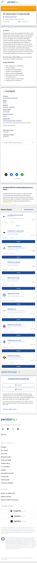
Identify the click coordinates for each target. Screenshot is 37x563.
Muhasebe (5, 107)
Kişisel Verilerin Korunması (9, 500)
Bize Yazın (3, 434)
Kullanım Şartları (6, 496)
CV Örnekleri (5, 467)
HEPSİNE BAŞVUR (29, 209)
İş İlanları (3, 447)
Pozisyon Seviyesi (8, 114)
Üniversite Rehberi (7, 483)
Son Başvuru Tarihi (8, 135)
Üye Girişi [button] (4, 454)
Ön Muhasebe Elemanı (14, 262)
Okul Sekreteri (12, 309)
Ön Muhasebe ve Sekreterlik (10, 98)
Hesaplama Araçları (7, 473)
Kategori (5, 105)
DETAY (17, 225)
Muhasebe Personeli (13, 278)
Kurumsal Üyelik (6, 460)
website (19, 389)
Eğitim (5, 102)
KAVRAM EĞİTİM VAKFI (11, 17)
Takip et (19, 385)
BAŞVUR (18, 241)
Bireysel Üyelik (6, 457)
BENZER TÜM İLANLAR (9, 372)
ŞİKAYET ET (18, 178)
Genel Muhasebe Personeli (15, 215)
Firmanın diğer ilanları (10, 409)
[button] (7, 202)
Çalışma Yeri (6, 119)
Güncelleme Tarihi (8, 130)
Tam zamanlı (6, 111)
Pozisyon (5, 96)
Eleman (5, 116)
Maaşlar (3, 470)
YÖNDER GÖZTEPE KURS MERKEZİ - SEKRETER (14, 246)
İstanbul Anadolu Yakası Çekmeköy (14, 19)
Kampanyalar (5, 480)
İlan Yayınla (4, 450)
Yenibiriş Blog (5, 463)
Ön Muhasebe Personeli (14, 324)
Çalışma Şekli (7, 110)
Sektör (5, 100)
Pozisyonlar (5, 476)
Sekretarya (12, 107)
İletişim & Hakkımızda (8, 493)
